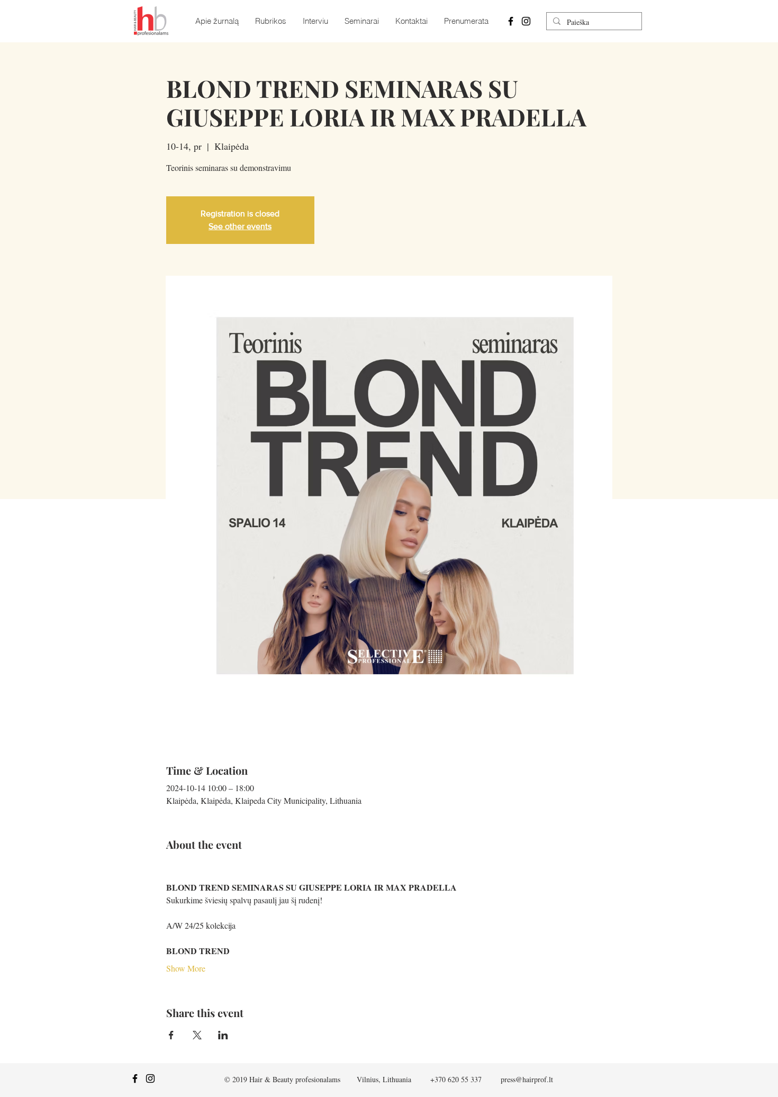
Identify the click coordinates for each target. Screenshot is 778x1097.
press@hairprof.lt (527, 1079)
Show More (185, 968)
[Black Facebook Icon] (511, 21)
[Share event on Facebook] (171, 1035)
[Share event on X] (197, 1035)
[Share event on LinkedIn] (223, 1035)
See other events (240, 226)
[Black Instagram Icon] (526, 21)
